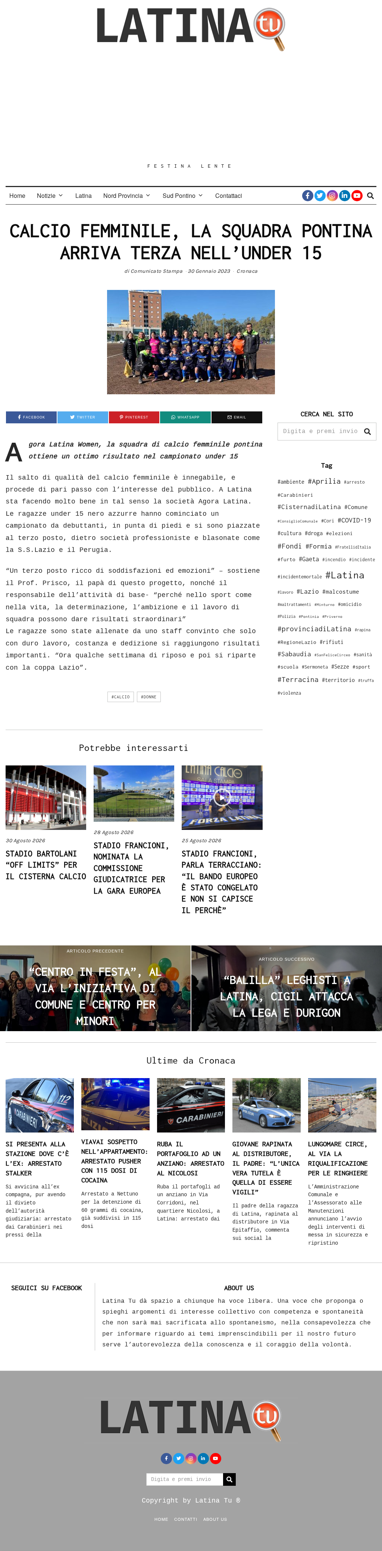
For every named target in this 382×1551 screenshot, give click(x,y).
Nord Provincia (123, 195)
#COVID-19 (354, 520)
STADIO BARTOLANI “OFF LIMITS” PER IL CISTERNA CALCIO (46, 865)
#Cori (327, 521)
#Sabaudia (294, 654)
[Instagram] (332, 195)
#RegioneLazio (297, 642)
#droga (314, 533)
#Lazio (308, 591)
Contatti (185, 1519)
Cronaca (247, 271)
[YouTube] (357, 195)
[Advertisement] (191, 107)
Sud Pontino (179, 195)
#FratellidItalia (353, 547)
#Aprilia (324, 481)
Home (17, 195)
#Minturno (324, 604)
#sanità (363, 654)
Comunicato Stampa (157, 271)
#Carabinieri (295, 495)
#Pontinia (309, 616)
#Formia (319, 546)
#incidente (362, 559)
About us (215, 1519)
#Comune (356, 506)
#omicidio (349, 604)
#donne (149, 697)
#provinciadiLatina (314, 629)
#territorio (338, 680)
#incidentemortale (300, 576)
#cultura (289, 533)
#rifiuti (332, 642)
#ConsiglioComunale (298, 521)
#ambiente (291, 481)
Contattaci (228, 195)
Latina (83, 195)
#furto (286, 559)
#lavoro (285, 592)
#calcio (121, 697)
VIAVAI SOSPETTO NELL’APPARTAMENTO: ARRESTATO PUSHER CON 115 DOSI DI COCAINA (114, 1161)
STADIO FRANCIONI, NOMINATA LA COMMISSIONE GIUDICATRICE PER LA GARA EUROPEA (132, 868)
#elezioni (339, 533)
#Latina (344, 575)
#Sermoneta (315, 667)
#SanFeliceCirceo (332, 655)
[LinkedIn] (344, 195)
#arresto (354, 482)
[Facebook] (307, 195)
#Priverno (332, 616)
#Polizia (286, 616)
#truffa (366, 680)
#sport (361, 667)
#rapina (362, 630)
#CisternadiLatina (309, 507)
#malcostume (340, 591)
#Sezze (340, 666)
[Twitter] (320, 195)
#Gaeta (309, 558)
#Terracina (298, 679)
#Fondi (290, 546)
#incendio (334, 559)
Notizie (46, 195)
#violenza (289, 693)
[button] (367, 431)
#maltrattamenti (294, 604)
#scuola (288, 667)
